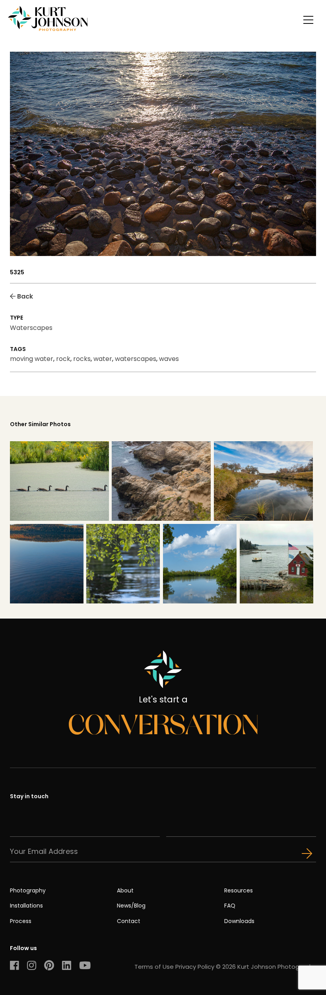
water (102, 358)
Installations (26, 906)
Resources (238, 890)
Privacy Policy (194, 966)
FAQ (229, 906)
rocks (82, 358)
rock (63, 358)
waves (169, 358)
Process (20, 921)
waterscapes (135, 358)
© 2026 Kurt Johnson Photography (266, 966)
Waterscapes (31, 327)
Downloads (239, 921)
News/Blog (131, 906)
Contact (128, 921)
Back (24, 296)
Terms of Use (154, 966)
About (125, 890)
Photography (28, 890)
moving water (31, 358)
